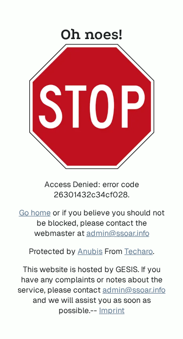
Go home (35, 213)
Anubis (90, 251)
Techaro (138, 251)
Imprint (111, 310)
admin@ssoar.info (117, 233)
